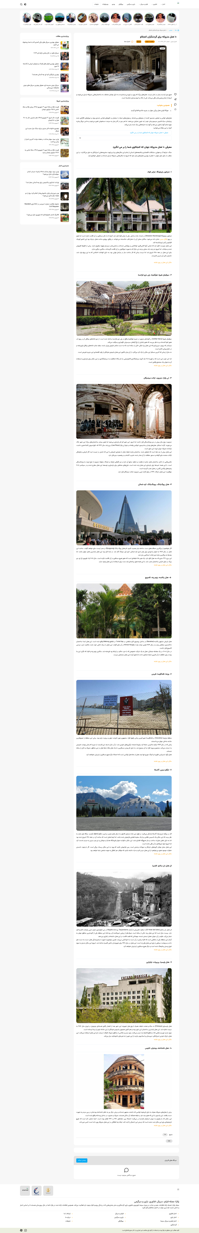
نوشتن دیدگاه (82, 1160)
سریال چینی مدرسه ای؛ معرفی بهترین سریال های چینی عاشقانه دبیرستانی (41, 86)
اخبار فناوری (173, 1213)
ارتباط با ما (67, 1213)
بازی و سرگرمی (131, 4)
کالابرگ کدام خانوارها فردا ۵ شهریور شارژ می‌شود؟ (43, 215)
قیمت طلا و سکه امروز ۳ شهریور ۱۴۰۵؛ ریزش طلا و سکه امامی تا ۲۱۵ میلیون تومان (41, 108)
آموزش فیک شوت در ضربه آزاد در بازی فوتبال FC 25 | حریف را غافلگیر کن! (48, 24)
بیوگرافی (121, 4)
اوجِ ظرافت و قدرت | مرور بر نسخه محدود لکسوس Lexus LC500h (104, 24)
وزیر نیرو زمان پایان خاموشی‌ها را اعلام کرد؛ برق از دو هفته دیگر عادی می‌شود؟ (42, 194)
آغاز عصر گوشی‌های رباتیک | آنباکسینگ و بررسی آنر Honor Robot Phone (37, 24)
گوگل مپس (163, 239)
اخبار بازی (173, 1217)
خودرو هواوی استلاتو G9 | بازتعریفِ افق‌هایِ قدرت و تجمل (149, 24)
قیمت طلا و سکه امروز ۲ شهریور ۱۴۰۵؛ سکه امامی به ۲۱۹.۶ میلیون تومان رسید (42, 151)
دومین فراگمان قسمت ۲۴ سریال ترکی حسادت (71, 24)
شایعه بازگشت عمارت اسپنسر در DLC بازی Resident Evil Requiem (42, 205)
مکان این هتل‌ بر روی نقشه (163, 565)
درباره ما (67, 1217)
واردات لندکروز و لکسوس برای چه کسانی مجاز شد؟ (42, 182)
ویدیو (113, 4)
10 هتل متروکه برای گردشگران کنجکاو (157, 30)
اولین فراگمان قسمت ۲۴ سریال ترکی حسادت (26, 24)
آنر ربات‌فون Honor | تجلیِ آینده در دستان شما (172, 24)
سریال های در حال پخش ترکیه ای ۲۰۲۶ (46, 53)
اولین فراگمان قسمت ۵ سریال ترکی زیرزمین (116, 24)
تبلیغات (96, 4)
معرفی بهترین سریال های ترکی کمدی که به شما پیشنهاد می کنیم (40, 43)
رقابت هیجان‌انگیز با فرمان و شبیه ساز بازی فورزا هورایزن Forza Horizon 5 (138, 24)
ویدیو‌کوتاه (105, 4)
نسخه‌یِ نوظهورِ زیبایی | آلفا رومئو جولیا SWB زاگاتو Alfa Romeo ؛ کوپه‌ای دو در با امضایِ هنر (60, 24)
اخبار (163, 4)
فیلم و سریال (144, 4)
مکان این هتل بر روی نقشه (163, 262)
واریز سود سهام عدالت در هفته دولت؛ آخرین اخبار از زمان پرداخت (42, 140)
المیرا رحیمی (174, 42)
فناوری (155, 4)
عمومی (170, 30)
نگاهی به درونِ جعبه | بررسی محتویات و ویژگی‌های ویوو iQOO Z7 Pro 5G (127, 24)
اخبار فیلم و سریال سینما (168, 1221)
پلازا (176, 30)
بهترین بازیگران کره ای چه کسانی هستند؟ (45, 74)
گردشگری (174, 1225)
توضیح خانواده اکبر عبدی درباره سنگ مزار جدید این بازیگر (42, 129)
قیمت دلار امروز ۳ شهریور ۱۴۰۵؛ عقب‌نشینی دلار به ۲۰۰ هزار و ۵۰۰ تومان (41, 119)
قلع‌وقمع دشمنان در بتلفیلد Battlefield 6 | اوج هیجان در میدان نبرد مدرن (93, 24)
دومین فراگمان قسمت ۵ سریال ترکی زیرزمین (160, 24)
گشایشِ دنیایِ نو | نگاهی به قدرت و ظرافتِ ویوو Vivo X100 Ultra (82, 24)
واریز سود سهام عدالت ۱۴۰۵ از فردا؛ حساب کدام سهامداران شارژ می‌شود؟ (43, 173)
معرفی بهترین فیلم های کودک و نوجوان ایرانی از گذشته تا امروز (41, 65)
